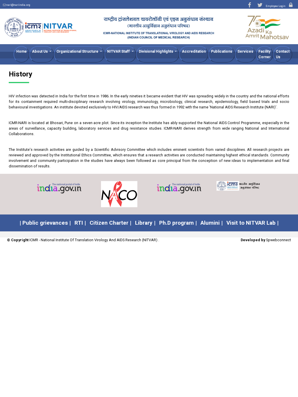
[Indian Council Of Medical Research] (239, 186)
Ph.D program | (178, 222)
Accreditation (194, 51)
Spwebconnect (278, 240)
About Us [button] (40, 51)
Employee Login (276, 6)
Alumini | (212, 222)
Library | (145, 222)
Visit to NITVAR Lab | (252, 222)
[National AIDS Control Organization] (119, 194)
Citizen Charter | (110, 222)
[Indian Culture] (179, 188)
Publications (221, 51)
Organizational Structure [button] (77, 51)
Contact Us (283, 54)
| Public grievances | (45, 222)
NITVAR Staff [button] (119, 51)
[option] (59, 188)
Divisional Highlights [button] (156, 51)
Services (245, 51)
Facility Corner (264, 54)
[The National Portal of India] (59, 188)
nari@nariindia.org (18, 4)
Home (21, 51)
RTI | (80, 222)
